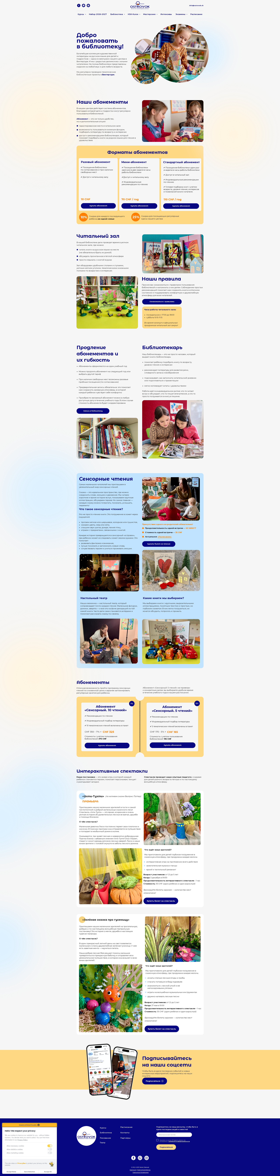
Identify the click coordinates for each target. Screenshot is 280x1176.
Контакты (125, 1133)
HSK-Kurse (133, 14)
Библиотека (116, 14)
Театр (102, 1142)
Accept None (11, 1172)
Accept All (48, 1172)
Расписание (196, 14)
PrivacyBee (21, 1163)
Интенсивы (166, 14)
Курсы (81, 14)
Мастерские (149, 14)
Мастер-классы (107, 1149)
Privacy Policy (22, 1140)
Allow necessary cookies (15, 1146)
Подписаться (166, 1147)
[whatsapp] (83, 5)
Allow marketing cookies (15, 1153)
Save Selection (29, 1172)
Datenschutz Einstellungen (141, 1172)
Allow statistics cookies (15, 1149)
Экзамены (181, 14)
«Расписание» (165, 537)
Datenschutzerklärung (143, 1170)
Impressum (133, 1170)
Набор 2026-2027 (98, 14)
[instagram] (88, 5)
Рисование (105, 1138)
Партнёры (125, 1138)
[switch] (49, 1145)
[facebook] (78, 5)
